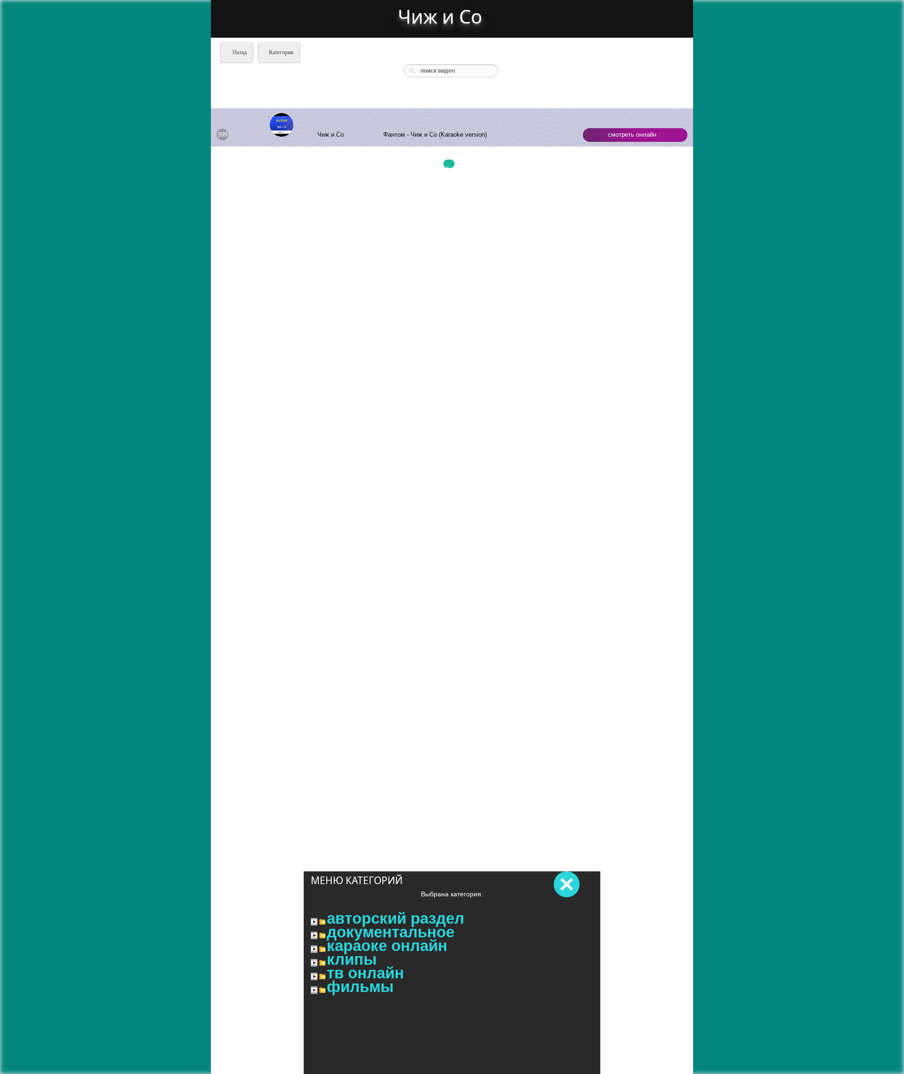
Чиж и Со (440, 16)
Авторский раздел (395, 918)
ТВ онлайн (365, 973)
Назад (239, 52)
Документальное (390, 932)
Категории (281, 52)
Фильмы (360, 987)
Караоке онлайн (387, 946)
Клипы (352, 959)
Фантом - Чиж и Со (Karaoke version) (435, 134)
